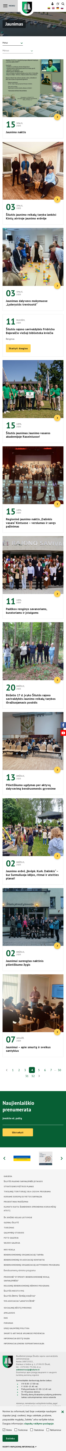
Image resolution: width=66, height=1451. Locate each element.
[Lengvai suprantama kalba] (53, 4)
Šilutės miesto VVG (14, 1291)
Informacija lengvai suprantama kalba (24, 1343)
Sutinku (10, 1438)
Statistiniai (39, 1430)
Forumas (8, 1323)
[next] (39, 1076)
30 (59, 1070)
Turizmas (9, 1227)
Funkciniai (23, 1430)
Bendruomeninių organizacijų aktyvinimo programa (32, 1265)
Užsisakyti (18, 1132)
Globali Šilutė (11, 1222)
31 (27, 1076)
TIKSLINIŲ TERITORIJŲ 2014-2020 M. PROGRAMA (27, 1191)
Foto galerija (11, 1237)
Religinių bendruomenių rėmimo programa (26, 1285)
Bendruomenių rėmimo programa (20, 1270)
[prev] (7, 1070)
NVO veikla (9, 1249)
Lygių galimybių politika (16, 1328)
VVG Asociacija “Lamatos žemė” (19, 1301)
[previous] (4, 1158)
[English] (53, 8)
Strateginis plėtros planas (19, 1186)
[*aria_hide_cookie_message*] (62, 1412)
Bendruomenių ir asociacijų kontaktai (24, 1260)
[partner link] (21, 1158)
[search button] (63, 4)
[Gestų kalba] (58, 4)
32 (33, 1076)
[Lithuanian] (49, 8)
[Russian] (62, 8)
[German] (57, 8)
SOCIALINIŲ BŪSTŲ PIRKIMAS (17, 1307)
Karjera (8, 1176)
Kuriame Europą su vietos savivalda (23, 1196)
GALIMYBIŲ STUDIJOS (14, 1232)
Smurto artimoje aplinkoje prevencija (24, 1333)
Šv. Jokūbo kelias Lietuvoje (18, 1217)
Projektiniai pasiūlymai (16, 1201)
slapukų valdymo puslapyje (39, 1423)
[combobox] (13, 43)
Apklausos (9, 1313)
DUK (6, 1318)
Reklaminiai (55, 1430)
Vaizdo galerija (12, 1243)
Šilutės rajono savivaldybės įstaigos (23, 1181)
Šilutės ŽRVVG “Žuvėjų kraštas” (20, 1296)
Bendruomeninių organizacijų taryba (23, 1254)
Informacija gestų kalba (17, 1338)
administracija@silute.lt (28, 1369)
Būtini (9, 1430)
